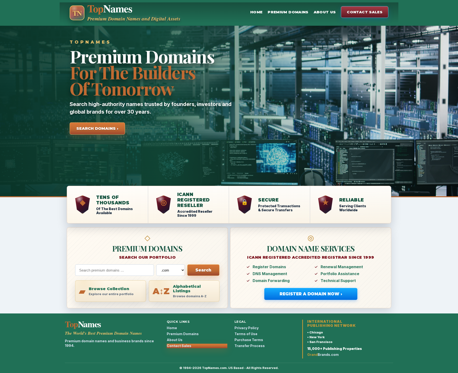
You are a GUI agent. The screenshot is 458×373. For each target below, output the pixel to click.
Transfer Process (249, 346)
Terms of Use (245, 334)
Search (203, 270)
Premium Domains (288, 12)
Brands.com (323, 355)
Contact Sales (364, 12)
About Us (325, 12)
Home (256, 12)
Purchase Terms (248, 340)
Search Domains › (97, 128)
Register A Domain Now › (311, 294)
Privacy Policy (246, 328)
